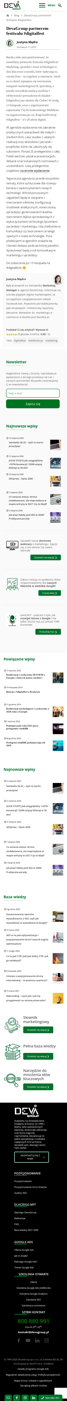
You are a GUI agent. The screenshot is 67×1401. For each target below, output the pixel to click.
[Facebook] (18, 1343)
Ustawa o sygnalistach (40, 1380)
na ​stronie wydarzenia (34, 171)
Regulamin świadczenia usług (21, 1374)
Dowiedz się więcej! (44, 557)
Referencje (19, 1218)
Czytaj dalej (48, 593)
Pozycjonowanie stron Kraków (30, 1187)
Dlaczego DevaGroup (25, 1212)
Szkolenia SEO (33, 1299)
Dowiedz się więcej (37, 1029)
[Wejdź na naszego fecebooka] (16, 1398)
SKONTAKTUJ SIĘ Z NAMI (30, 1157)
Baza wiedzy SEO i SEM (26, 1230)
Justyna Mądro (27, 42)
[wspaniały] (16, 335)
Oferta (33, 1282)
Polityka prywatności (49, 1374)
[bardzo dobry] (14, 335)
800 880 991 (33, 1321)
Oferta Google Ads (24, 1249)
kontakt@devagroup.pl (33, 1332)
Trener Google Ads (24, 1267)
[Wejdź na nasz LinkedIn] (33, 1398)
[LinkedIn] (37, 1343)
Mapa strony (21, 1380)
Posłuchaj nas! (46, 631)
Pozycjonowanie (23, 1181)
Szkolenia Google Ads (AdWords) (33, 1287)
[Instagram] (46, 1343)
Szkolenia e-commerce (33, 1305)
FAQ (16, 1224)
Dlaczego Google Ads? (25, 1261)
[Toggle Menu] (42, 5)
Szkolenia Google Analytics (33, 1293)
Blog (16, 15)
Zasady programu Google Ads (33, 1368)
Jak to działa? (21, 1255)
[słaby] (7, 335)
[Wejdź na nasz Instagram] (25, 1398)
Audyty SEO (20, 1192)
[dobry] (12, 335)
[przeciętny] (9, 335)
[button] (60, 5)
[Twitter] (28, 1343)
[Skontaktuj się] (8, 1398)
